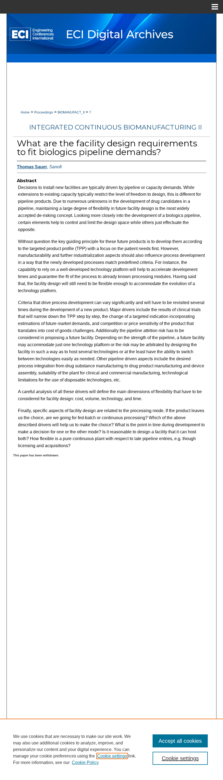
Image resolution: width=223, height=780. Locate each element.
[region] (111, 749)
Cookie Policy (85, 762)
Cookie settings (112, 756)
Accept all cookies (180, 741)
